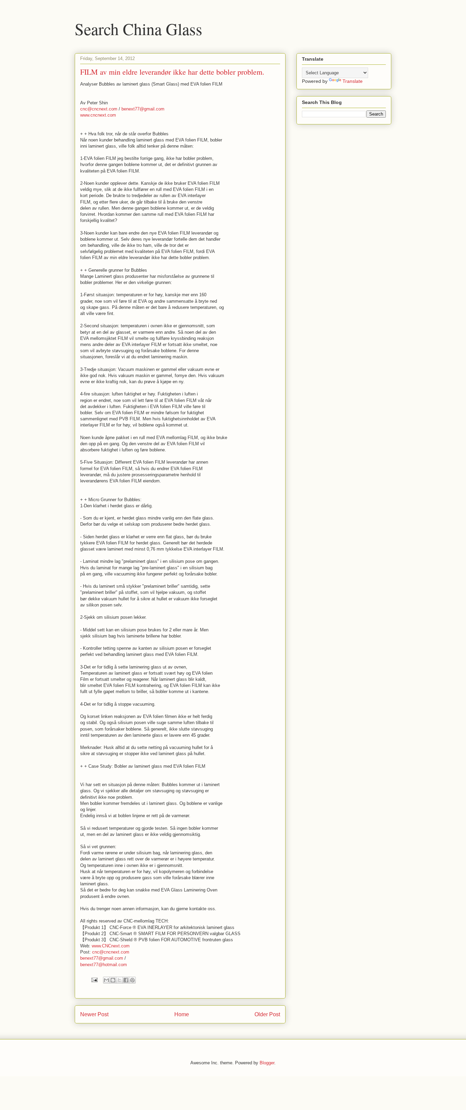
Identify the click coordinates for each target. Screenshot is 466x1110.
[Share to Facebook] (125, 980)
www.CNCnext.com (111, 945)
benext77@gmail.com (142, 108)
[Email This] (106, 980)
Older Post (267, 1014)
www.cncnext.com (98, 115)
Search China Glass (138, 29)
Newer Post (94, 1014)
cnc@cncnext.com (98, 108)
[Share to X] (119, 980)
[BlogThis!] (113, 980)
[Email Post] (94, 979)
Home (181, 1014)
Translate (353, 81)
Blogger (267, 1062)
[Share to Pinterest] (132, 980)
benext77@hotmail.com (103, 964)
